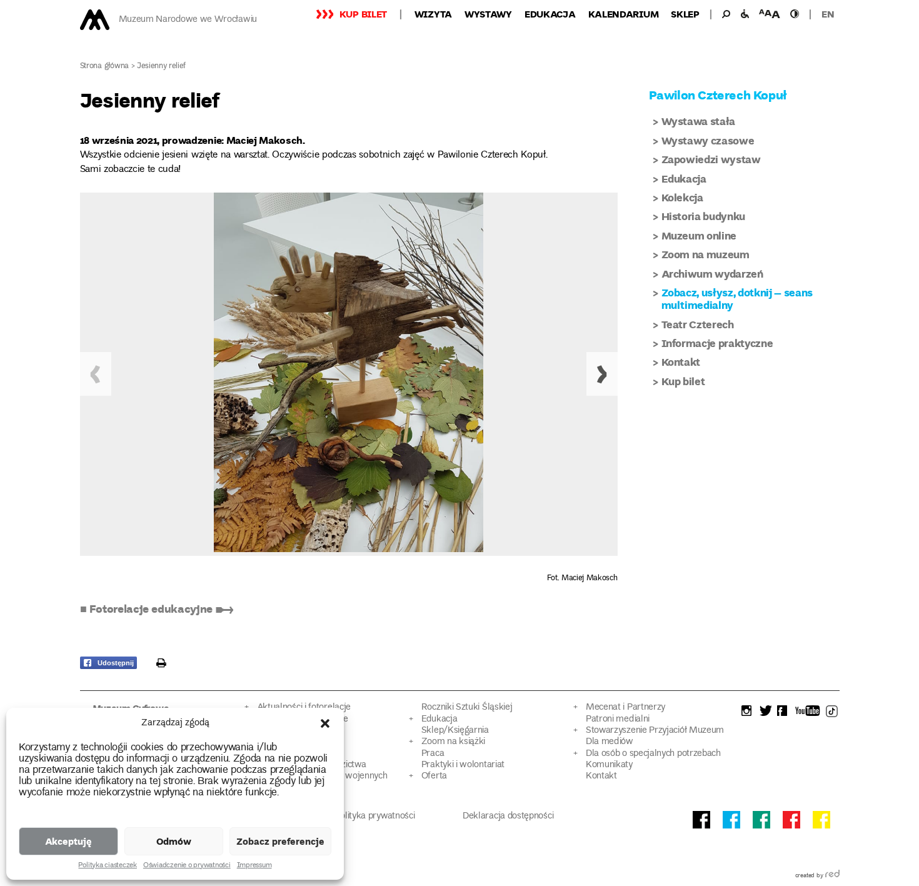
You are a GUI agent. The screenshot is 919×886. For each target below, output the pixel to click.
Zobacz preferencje (280, 841)
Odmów (173, 841)
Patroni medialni (618, 719)
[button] (325, 723)
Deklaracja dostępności (508, 816)
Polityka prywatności (375, 816)
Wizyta (433, 14)
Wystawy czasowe (708, 140)
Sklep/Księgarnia (455, 730)
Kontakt (681, 362)
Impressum (254, 866)
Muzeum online (699, 235)
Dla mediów (609, 742)
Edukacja (550, 14)
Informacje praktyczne (717, 343)
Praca (432, 754)
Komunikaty (609, 765)
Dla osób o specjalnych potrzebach (653, 754)
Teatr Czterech (697, 324)
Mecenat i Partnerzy (625, 707)
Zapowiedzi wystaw (711, 159)
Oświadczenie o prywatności (187, 866)
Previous (95, 374)
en (827, 14)
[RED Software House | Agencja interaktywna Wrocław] (832, 876)
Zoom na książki (453, 742)
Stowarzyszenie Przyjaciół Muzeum (655, 730)
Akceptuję (68, 841)
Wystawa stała (698, 121)
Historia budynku (703, 216)
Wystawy (488, 14)
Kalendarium (623, 14)
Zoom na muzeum (705, 254)
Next (602, 374)
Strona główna (104, 66)
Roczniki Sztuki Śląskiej (467, 707)
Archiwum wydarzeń (712, 273)
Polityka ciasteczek (107, 866)
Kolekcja (682, 197)
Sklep (685, 14)
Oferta (434, 776)
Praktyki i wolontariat (463, 765)
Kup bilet (363, 14)
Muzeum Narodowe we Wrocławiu (188, 20)
